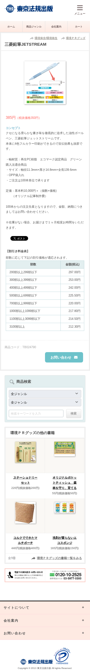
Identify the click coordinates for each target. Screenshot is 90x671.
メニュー (79, 13)
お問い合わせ (61, 357)
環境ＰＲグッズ (75, 38)
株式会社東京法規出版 (29, 9)
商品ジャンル (34, 26)
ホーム (11, 26)
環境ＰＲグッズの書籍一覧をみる (59, 558)
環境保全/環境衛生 (46, 38)
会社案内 (56, 26)
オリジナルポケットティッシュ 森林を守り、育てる (65, 483)
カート (79, 26)
